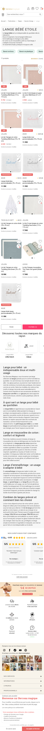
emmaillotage (10, 471)
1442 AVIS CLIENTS (32, 537)
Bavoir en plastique (26, 51)
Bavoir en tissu (8, 51)
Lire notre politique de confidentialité (13, 707)
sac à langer (7, 521)
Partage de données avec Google (13, 714)
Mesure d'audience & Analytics (13, 718)
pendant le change (27, 411)
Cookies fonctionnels (10, 716)
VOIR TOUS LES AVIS (22, 576)
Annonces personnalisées (11, 720)
